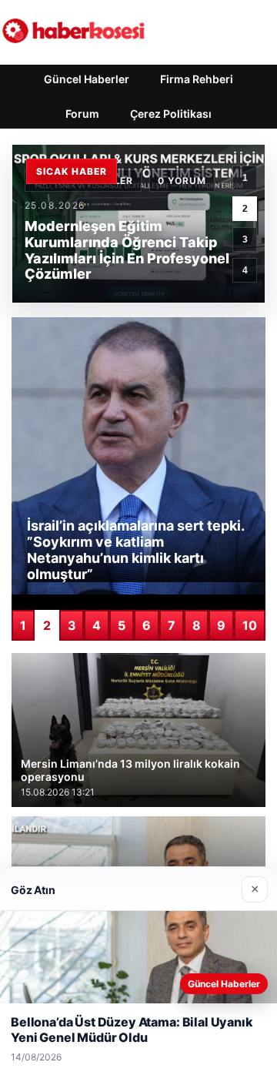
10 (249, 625)
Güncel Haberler (86, 78)
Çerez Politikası (171, 113)
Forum (82, 113)
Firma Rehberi (196, 78)
